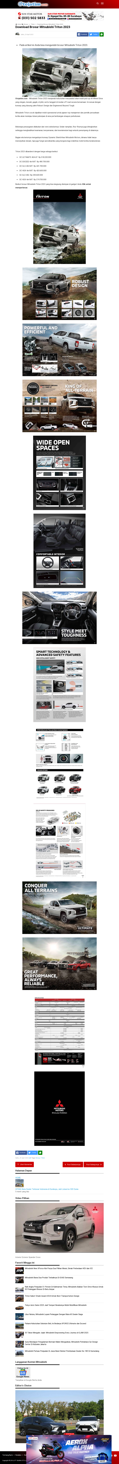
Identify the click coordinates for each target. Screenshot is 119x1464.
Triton (43, 1158)
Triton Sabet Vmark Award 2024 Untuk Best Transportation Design (52, 1296)
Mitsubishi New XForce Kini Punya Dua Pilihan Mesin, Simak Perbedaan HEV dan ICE (59, 1268)
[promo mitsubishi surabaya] (59, 16)
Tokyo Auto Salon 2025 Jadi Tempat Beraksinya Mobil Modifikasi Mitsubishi (55, 1305)
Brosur (38, 1158)
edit (30, 1158)
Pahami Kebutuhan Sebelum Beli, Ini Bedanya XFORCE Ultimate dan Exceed (55, 1323)
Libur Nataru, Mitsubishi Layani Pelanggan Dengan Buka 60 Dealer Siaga (54, 1314)
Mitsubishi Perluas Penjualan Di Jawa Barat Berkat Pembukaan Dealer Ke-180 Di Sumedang (62, 1351)
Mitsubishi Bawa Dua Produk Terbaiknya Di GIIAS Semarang (49, 1278)
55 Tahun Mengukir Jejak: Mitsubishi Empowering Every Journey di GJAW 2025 (56, 1333)
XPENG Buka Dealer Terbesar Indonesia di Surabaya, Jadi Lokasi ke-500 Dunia (46, 1189)
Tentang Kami (7, 1455)
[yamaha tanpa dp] (69, 1449)
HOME (18, 1178)
